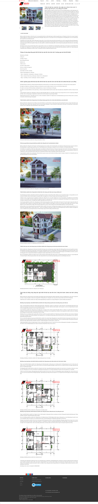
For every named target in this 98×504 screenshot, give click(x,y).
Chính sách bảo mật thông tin (37, 481)
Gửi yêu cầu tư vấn (69, 3)
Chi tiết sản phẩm (24, 33)
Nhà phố (53, 3)
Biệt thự (48, 3)
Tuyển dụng (58, 0)
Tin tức (21, 483)
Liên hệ (52, 0)
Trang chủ (21, 479)
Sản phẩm (21, 481)
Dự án (62, 3)
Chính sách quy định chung (36, 479)
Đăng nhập (71, 0)
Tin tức (47, 0)
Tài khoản (64, 0)
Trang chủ (42, 0)
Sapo (34, 499)
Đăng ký (77, 0)
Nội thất (58, 3)
